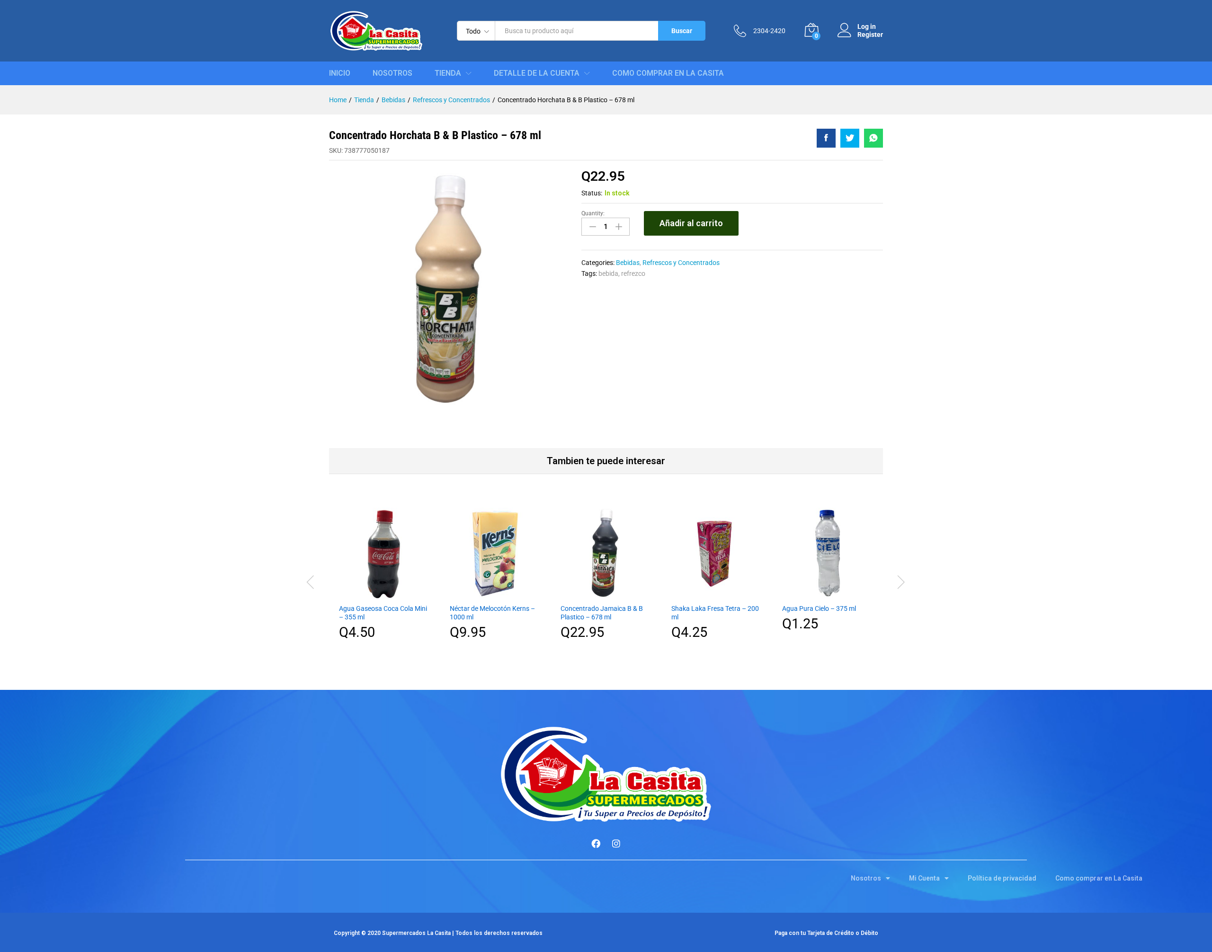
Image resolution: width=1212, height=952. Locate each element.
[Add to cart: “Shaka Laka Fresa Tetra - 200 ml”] (717, 593)
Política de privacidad (1002, 878)
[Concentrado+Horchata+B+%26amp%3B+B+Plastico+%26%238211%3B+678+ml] (849, 138)
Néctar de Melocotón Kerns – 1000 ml (492, 613)
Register (870, 34)
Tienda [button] (448, 73)
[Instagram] (616, 844)
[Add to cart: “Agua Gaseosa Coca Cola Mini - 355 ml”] (384, 593)
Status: (591, 193)
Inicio (339, 73)
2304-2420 (769, 31)
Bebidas (628, 262)
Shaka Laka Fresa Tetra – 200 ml (715, 613)
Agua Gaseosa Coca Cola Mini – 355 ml (383, 613)
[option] (384, 581)
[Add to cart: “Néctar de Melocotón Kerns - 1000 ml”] (495, 593)
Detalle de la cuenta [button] (536, 73)
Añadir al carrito (691, 223)
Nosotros (392, 73)
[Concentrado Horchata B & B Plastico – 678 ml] (826, 138)
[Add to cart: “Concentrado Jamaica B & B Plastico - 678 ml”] (606, 593)
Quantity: (593, 213)
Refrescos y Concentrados (681, 262)
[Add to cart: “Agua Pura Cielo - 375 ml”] (828, 593)
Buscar (681, 31)
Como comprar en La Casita (668, 73)
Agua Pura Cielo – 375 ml (819, 608)
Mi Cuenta (924, 878)
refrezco (633, 273)
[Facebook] (596, 844)
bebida (608, 273)
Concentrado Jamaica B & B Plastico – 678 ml (602, 613)
